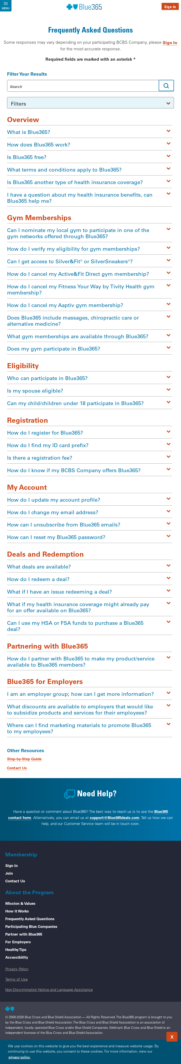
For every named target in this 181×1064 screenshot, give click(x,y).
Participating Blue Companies (31, 926)
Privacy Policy (16, 969)
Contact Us (17, 767)
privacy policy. (19, 1057)
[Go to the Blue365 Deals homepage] (84, 7)
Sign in (170, 42)
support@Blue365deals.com (114, 817)
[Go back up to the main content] (151, 1035)
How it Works (17, 911)
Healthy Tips (15, 949)
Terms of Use (16, 979)
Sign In (170, 6)
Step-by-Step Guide (24, 758)
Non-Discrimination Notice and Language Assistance (49, 989)
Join (9, 873)
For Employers (18, 941)
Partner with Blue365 (23, 934)
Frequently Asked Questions (30, 918)
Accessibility (16, 957)
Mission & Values (20, 903)
